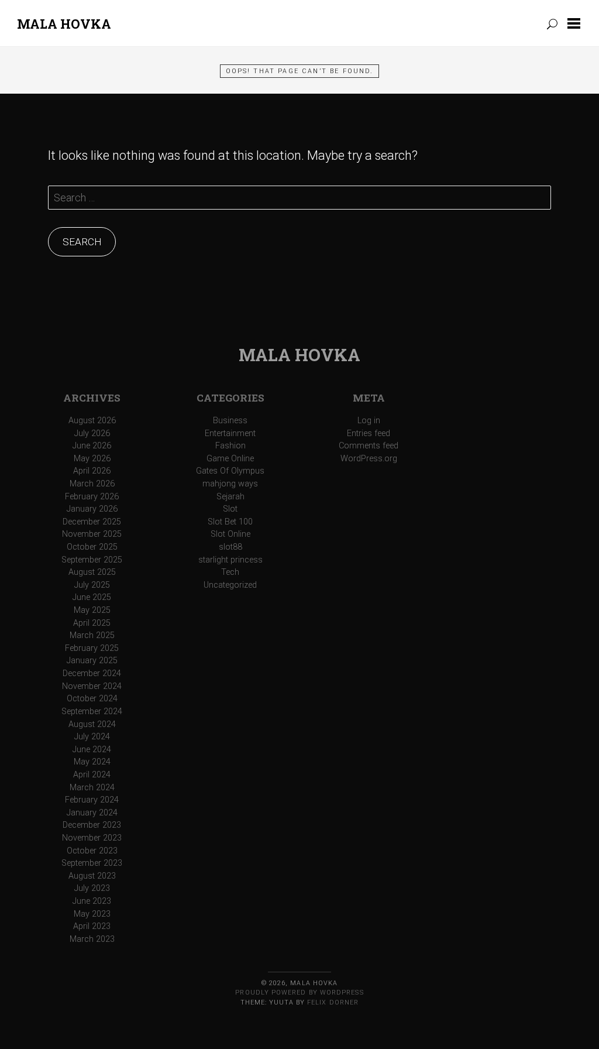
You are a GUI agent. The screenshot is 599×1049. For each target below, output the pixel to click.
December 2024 (92, 673)
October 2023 (92, 851)
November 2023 (92, 838)
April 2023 (92, 926)
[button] (576, 23)
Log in (368, 421)
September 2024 (91, 712)
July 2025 (92, 585)
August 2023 (92, 876)
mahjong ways (230, 484)
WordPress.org (368, 459)
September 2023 (91, 863)
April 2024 (92, 775)
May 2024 (92, 762)
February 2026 (92, 497)
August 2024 (92, 724)
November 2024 (92, 686)
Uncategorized (230, 585)
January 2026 (92, 509)
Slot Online (230, 534)
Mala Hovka (64, 23)
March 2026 (92, 484)
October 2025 (92, 547)
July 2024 (92, 737)
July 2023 (92, 888)
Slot (230, 509)
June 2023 (92, 901)
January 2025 (92, 661)
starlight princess (230, 560)
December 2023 (92, 825)
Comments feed (368, 446)
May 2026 (92, 459)
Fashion (230, 446)
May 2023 (92, 914)
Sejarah (230, 497)
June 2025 (92, 597)
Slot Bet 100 (230, 522)
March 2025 (92, 635)
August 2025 (92, 572)
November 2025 (92, 534)
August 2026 (92, 421)
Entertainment (230, 433)
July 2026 (92, 433)
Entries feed (368, 433)
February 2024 (92, 800)
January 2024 (92, 813)
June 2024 (92, 750)
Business (230, 421)
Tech (230, 572)
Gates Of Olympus (230, 471)
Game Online (230, 459)
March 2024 (92, 788)
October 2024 (92, 699)
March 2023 (92, 939)
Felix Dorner (333, 1002)
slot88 (230, 547)
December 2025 (92, 522)
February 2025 (92, 648)
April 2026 (92, 471)
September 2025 (91, 560)
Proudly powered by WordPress (299, 992)
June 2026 (92, 446)
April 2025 (92, 623)
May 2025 (92, 610)
